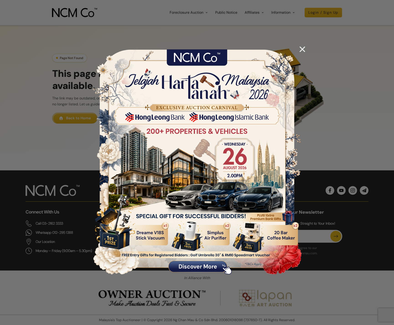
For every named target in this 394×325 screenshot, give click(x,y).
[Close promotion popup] (302, 49)
